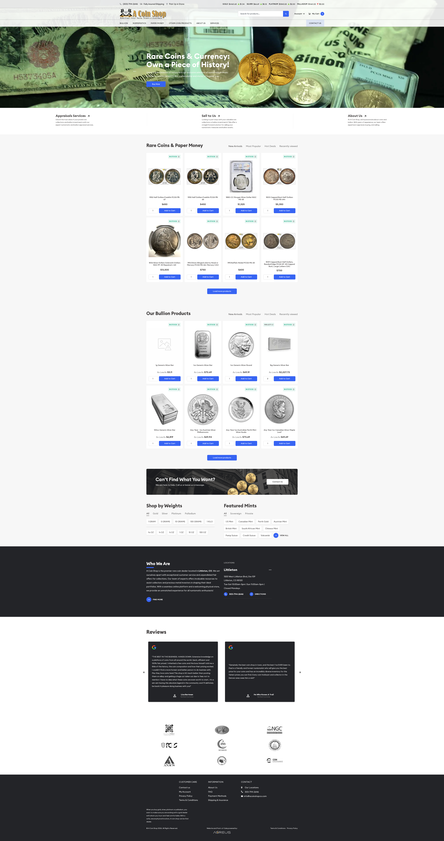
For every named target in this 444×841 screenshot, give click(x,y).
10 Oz (191, 532)
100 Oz (202, 532)
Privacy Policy (185, 796)
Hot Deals (270, 146)
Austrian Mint (280, 521)
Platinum (176, 513)
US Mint (229, 521)
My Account (185, 791)
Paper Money (157, 23)
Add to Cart (169, 210)
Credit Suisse (249, 535)
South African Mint (251, 528)
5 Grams (165, 521)
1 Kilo (210, 521)
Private (249, 513)
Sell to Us (209, 116)
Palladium (190, 513)
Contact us (184, 787)
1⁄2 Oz (171, 532)
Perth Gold (263, 521)
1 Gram (152, 521)
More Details (157, 82)
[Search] (286, 14)
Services (214, 23)
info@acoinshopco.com (255, 796)
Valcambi (265, 535)
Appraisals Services (71, 116)
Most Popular (253, 146)
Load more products (222, 291)
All (147, 513)
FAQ (210, 791)
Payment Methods (217, 796)
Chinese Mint (271, 528)
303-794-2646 (252, 792)
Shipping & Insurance (218, 800)
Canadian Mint (245, 521)
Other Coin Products (180, 23)
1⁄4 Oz (161, 532)
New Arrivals (235, 146)
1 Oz (181, 532)
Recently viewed (288, 146)
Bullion (124, 23)
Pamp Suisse (232, 535)
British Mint (231, 528)
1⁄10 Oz (151, 532)
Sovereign (235, 513)
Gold (155, 513)
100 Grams (196, 521)
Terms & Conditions (188, 800)
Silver (165, 513)
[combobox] (260, 14)
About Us (200, 23)
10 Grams (180, 521)
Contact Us (315, 23)
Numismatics (139, 23)
